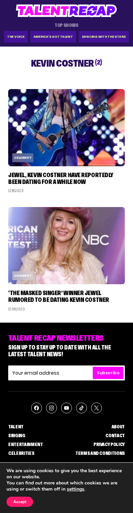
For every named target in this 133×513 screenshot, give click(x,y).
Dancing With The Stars (104, 36)
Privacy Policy (109, 444)
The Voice (16, 36)
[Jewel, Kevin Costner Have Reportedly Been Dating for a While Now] (66, 127)
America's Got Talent (53, 36)
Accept (19, 502)
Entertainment (25, 444)
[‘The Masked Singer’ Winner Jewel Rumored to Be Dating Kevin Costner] (66, 245)
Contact (115, 435)
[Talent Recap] (66, 10)
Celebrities (21, 453)
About (118, 426)
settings (75, 489)
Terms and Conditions (100, 453)
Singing (16, 435)
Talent (16, 426)
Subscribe (108, 373)
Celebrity (22, 157)
